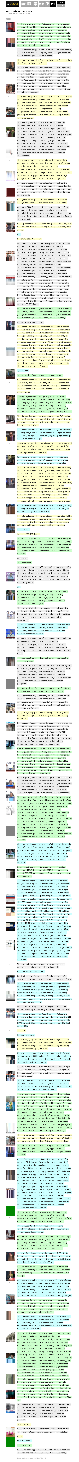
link (9, 19)
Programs (61, 5)
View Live (61, 2)
